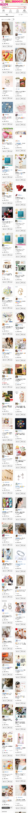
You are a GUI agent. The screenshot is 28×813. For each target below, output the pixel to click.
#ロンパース (4, 458)
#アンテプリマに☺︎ (19, 670)
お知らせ (17, 11)
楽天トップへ (24, 4)
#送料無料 (4, 511)
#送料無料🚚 (5, 693)
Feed (3, 11)
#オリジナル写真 (5, 667)
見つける (10, 11)
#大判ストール (5, 352)
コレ (5, 46)
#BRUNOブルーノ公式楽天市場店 (7, 170)
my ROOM (24, 11)
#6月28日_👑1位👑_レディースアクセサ (20, 487)
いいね (10, 46)
